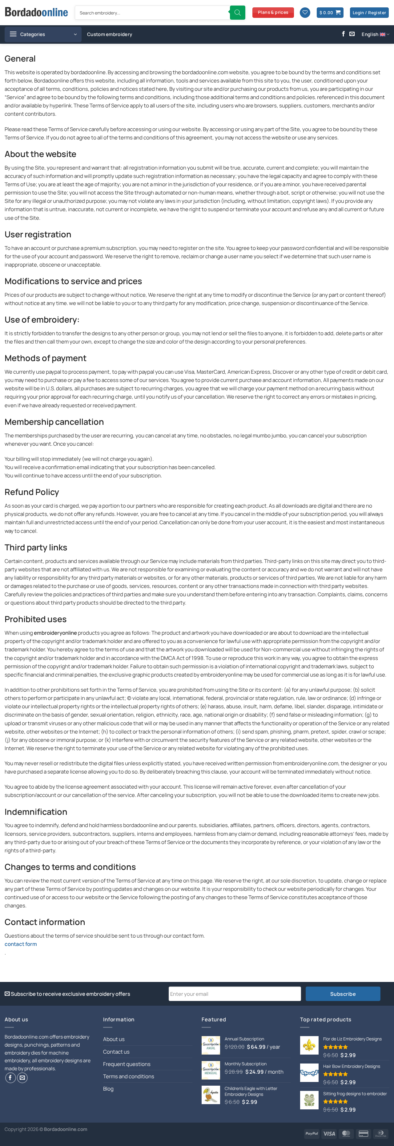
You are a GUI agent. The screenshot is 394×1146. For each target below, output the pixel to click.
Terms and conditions (128, 1076)
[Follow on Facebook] (343, 34)
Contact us (116, 1051)
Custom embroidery (109, 34)
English (370, 34)
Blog (108, 1088)
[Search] (237, 13)
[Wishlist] (305, 12)
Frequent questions (127, 1064)
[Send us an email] (352, 34)
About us (114, 1039)
